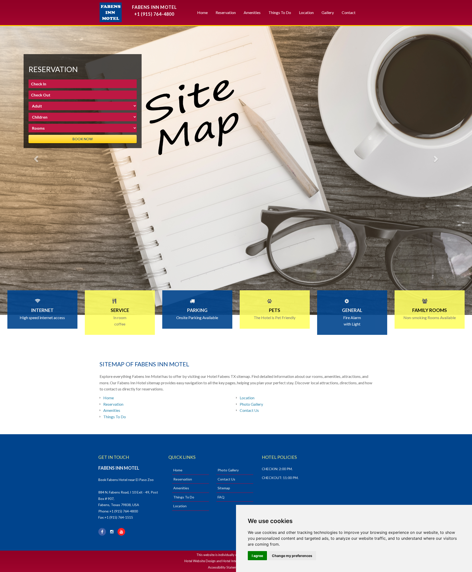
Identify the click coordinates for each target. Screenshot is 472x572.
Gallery (328, 12)
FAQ (221, 497)
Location (306, 12)
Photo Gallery (251, 404)
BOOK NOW (83, 139)
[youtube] (122, 532)
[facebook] (102, 532)
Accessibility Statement (224, 567)
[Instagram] (112, 532)
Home (202, 12)
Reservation (226, 12)
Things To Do (279, 12)
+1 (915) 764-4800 (154, 14)
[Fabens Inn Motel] (108, 11)
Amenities (252, 12)
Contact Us (249, 410)
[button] (35, 157)
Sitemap (224, 488)
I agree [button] (257, 556)
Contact (348, 12)
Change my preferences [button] (292, 556)
